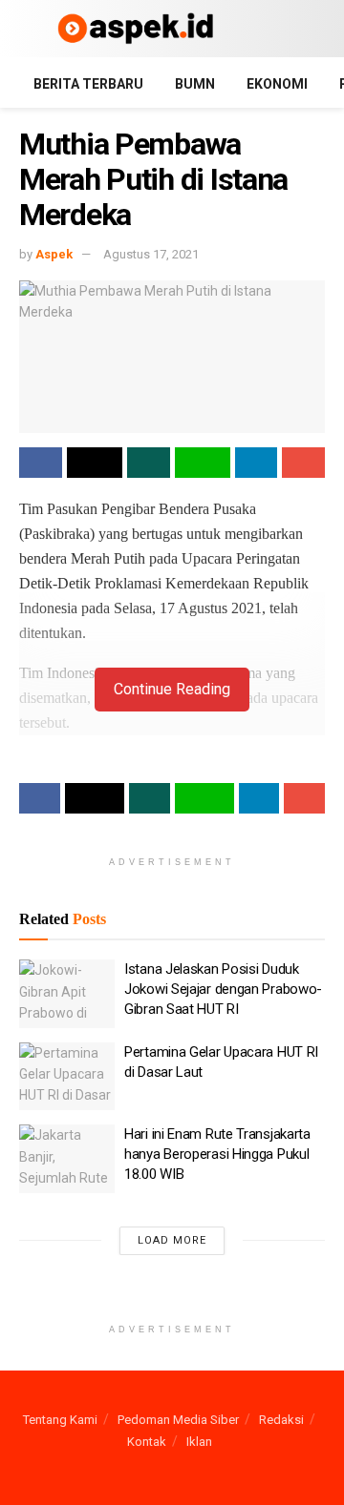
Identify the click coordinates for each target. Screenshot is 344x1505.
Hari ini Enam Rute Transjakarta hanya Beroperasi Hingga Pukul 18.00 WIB (217, 1154)
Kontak (146, 1441)
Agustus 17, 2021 (151, 254)
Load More (172, 1240)
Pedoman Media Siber (178, 1419)
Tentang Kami (60, 1419)
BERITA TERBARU (88, 84)
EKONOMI (277, 84)
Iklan (199, 1441)
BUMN (195, 84)
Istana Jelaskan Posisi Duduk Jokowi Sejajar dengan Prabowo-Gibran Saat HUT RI (223, 989)
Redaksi (281, 1419)
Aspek (54, 254)
